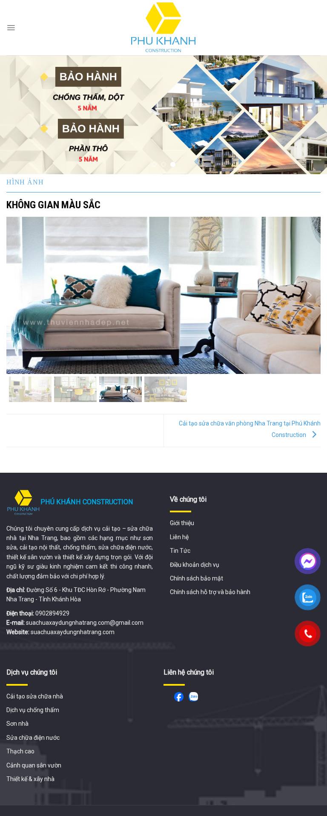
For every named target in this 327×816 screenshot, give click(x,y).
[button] (17, 295)
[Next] (309, 114)
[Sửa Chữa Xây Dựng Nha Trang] (163, 27)
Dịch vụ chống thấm (32, 710)
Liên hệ (179, 537)
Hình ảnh (24, 182)
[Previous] (17, 114)
